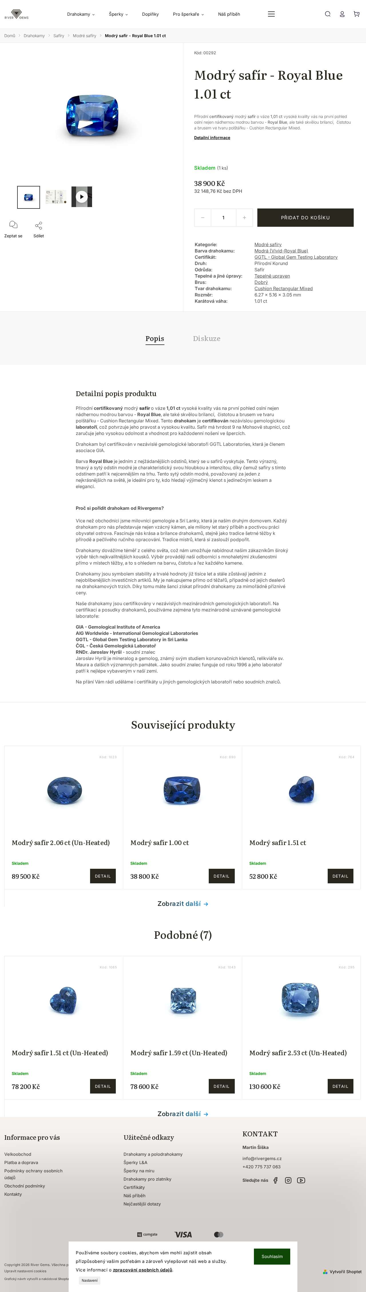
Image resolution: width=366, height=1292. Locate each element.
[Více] (271, 14)
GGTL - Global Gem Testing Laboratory (296, 257)
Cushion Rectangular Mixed (283, 288)
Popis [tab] (155, 338)
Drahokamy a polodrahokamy (153, 1154)
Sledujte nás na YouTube (301, 1180)
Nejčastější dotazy (142, 1204)
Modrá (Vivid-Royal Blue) (281, 251)
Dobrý (261, 282)
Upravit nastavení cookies (25, 1271)
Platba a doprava (21, 1162)
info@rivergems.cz (262, 1158)
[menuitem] (84, 14)
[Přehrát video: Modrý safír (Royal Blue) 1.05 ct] (82, 197)
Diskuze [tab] (207, 338)
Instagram (288, 1180)
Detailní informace (212, 137)
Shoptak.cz (66, 1279)
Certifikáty (134, 1187)
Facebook (275, 1180)
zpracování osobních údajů (142, 1270)
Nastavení (90, 1281)
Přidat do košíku (305, 217)
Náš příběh (135, 1195)
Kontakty (13, 1194)
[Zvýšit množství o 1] (244, 217)
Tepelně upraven (272, 276)
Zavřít (162, 244)
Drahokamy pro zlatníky (148, 1179)
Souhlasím (272, 1256)
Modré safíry (268, 244)
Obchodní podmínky (24, 1186)
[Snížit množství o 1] (202, 217)
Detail (103, 876)
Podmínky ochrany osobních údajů (33, 1174)
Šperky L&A (136, 1162)
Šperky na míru (139, 1170)
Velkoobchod (17, 1154)
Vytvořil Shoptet (346, 1271)
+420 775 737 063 (261, 1166)
